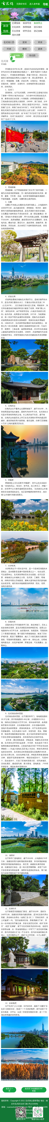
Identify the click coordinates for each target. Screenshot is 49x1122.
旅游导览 (27, 23)
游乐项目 (38, 27)
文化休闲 (16, 27)
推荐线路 (27, 27)
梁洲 (24, 42)
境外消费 (16, 35)
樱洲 (24, 49)
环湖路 (17, 55)
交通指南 (16, 23)
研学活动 (27, 31)
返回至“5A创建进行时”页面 (34, 1089)
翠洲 (40, 42)
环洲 (9, 49)
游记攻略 (38, 31)
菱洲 (40, 49)
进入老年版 (34, 4)
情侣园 (32, 55)
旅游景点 (38, 23)
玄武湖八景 (9, 42)
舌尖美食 (16, 31)
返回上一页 (9, 1089)
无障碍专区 (21, 4)
